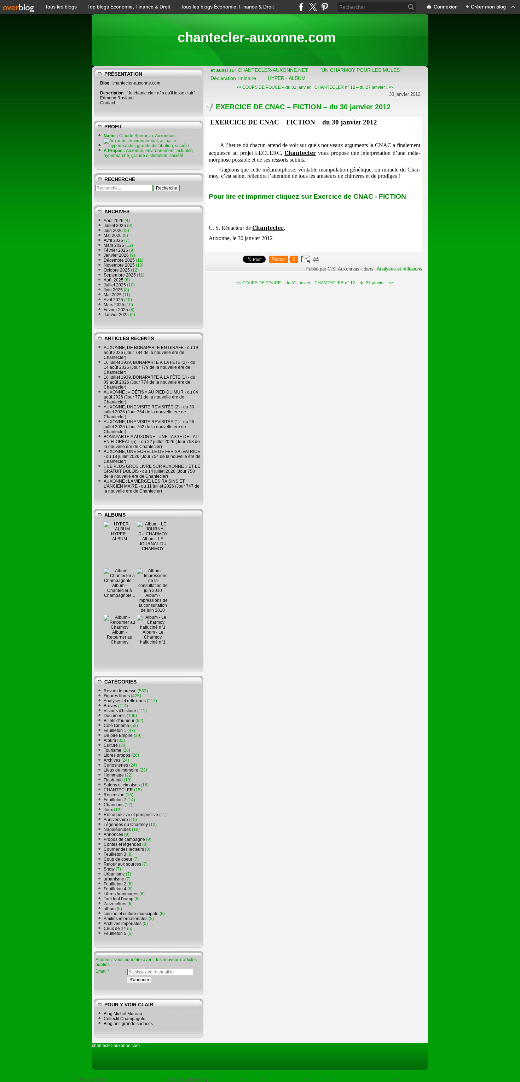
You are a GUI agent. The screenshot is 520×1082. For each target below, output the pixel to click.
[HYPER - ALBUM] (119, 529)
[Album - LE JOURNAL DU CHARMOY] (153, 533)
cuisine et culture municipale (131, 913)
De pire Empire (118, 735)
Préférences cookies (420, 1079)
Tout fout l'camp (118, 898)
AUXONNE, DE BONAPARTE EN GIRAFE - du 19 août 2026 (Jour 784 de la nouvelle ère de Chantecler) (151, 352)
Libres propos (117, 755)
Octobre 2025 (117, 270)
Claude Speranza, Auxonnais (136, 1079)
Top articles (226, 1079)
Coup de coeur (118, 859)
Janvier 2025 (117, 314)
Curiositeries (116, 765)
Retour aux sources (122, 864)
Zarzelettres (115, 903)
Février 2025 (116, 309)
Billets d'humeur (119, 720)
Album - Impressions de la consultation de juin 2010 (153, 603)
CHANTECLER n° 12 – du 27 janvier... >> (354, 87)
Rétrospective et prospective (131, 814)
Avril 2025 (114, 299)
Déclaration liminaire (233, 78)
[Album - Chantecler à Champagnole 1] (119, 580)
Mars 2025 (114, 304)
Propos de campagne (124, 839)
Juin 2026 (114, 230)
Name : (111, 135)
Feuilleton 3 (115, 854)
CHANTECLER (118, 789)
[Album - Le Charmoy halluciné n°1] (153, 627)
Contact (107, 102)
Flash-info (113, 780)
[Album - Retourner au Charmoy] (119, 627)
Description (112, 93)
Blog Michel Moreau (123, 1013)
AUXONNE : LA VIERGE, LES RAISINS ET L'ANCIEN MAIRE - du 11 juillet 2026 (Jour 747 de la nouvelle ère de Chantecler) (152, 486)
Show (109, 869)
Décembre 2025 (120, 260)
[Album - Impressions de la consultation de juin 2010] (153, 590)
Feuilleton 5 (115, 933)
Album (110, 740)
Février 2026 (116, 250)
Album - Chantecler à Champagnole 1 (119, 590)
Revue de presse (120, 690)
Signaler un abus (284, 1079)
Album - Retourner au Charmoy (119, 637)
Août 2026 (114, 220)
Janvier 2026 (117, 255)
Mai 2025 (113, 294)
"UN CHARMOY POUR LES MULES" (360, 70)
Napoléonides (117, 829)
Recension (114, 794)
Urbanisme (114, 874)
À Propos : (115, 150)
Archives (112, 760)
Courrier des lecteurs (124, 849)
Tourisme (112, 750)
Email (101, 971)
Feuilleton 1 (115, 730)
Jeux (108, 809)
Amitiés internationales (126, 918)
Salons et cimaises (122, 785)
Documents (115, 715)
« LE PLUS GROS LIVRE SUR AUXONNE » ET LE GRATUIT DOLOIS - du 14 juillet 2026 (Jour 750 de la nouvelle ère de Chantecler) (152, 471)
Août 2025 (114, 280)
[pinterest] (324, 7)
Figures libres (117, 695)
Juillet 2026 (115, 225)
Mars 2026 (114, 245)
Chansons (113, 804)
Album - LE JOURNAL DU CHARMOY (153, 543)
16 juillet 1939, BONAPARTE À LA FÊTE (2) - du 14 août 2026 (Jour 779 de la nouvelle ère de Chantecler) (149, 367)
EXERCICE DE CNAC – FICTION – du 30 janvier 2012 (303, 107)
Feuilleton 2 (115, 884)
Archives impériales (122, 923)
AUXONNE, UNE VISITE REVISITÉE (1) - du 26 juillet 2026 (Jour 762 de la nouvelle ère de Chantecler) (149, 426)
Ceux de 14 (115, 928)
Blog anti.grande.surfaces (128, 1023)
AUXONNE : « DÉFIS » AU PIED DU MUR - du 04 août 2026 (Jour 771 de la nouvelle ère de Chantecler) (151, 397)
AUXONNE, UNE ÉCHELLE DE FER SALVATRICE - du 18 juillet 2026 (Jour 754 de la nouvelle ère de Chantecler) (152, 456)
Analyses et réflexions (125, 700)
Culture (111, 745)
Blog (104, 83)
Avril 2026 (114, 240)
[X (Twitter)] (312, 7)
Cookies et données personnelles (360, 1079)
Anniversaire (116, 819)
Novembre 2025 (120, 265)
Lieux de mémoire (121, 770)
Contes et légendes (122, 844)
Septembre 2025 (120, 275)
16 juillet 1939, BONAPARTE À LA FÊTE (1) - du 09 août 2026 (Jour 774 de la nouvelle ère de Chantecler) (149, 382)
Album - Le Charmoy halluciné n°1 (153, 637)
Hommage (114, 775)
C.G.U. (314, 1079)
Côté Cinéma (116, 725)
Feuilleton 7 (115, 799)
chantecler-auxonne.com (257, 37)
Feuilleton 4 (115, 888)
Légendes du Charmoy (126, 824)
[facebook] (301, 7)
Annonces (113, 834)
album (110, 908)
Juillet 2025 (115, 285)
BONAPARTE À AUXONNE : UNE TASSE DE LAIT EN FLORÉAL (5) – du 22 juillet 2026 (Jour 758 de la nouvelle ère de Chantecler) (152, 441)
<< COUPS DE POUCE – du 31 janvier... (274, 87)
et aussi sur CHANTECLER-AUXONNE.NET (259, 70)
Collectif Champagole (124, 1018)
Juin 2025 (114, 289)
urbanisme (114, 879)
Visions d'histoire (120, 710)
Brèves (110, 705)
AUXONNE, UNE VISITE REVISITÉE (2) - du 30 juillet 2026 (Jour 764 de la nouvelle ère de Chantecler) (149, 412)
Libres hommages (121, 893)
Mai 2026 (113, 235)
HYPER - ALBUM (119, 536)
